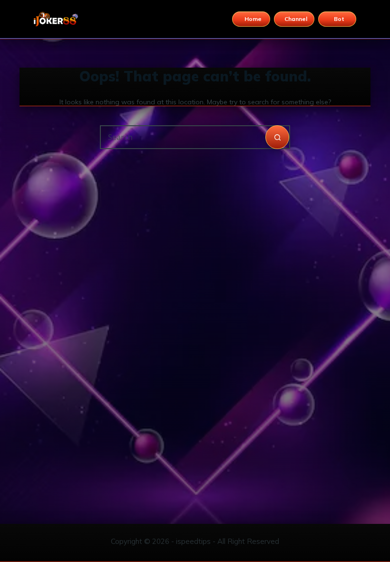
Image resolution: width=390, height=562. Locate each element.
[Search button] (277, 137)
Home (253, 18)
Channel (295, 18)
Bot (339, 18)
